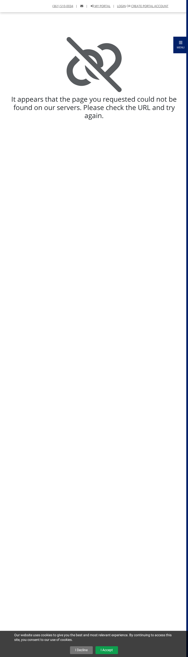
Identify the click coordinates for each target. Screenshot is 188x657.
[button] (180, 45)
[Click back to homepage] (9, 5)
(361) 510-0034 (62, 6)
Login (121, 6)
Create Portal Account (149, 6)
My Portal (102, 6)
